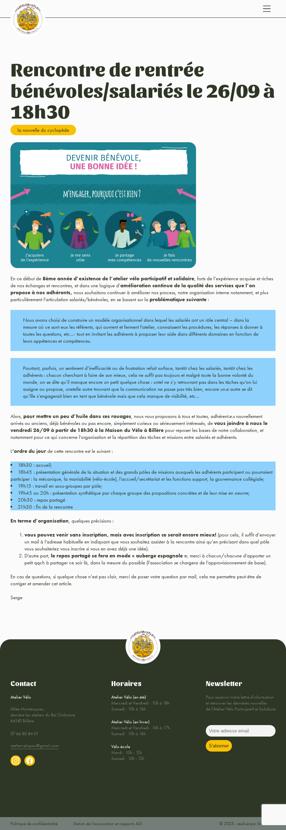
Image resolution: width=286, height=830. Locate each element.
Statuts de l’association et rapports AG (107, 824)
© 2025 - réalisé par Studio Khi (247, 824)
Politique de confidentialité (34, 824)
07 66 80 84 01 (24, 734)
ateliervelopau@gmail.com (34, 745)
